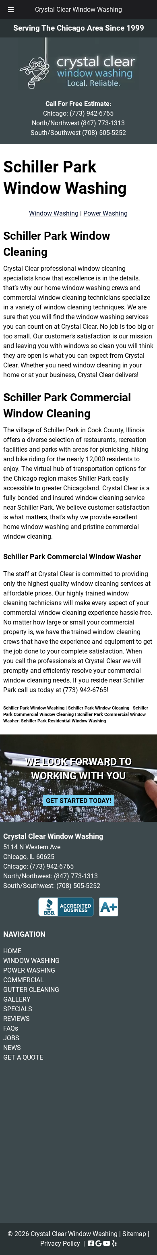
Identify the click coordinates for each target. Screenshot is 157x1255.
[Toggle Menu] (11, 9)
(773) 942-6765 (92, 113)
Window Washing (53, 213)
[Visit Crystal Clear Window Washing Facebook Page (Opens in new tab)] (91, 1243)
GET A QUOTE (23, 1057)
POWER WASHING (29, 970)
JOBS (11, 1038)
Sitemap (134, 1234)
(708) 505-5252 (104, 133)
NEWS (12, 1048)
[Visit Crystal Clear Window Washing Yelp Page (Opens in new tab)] (114, 1243)
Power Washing (105, 213)
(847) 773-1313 (103, 123)
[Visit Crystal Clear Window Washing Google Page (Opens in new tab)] (98, 1243)
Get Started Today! (78, 801)
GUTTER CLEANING (31, 990)
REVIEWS (16, 1019)
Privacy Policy (60, 1243)
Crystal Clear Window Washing (78, 9)
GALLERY (17, 999)
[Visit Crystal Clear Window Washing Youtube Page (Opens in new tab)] (106, 1243)
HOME (12, 951)
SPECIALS (17, 1009)
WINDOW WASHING (31, 961)
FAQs (10, 1028)
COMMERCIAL (23, 980)
